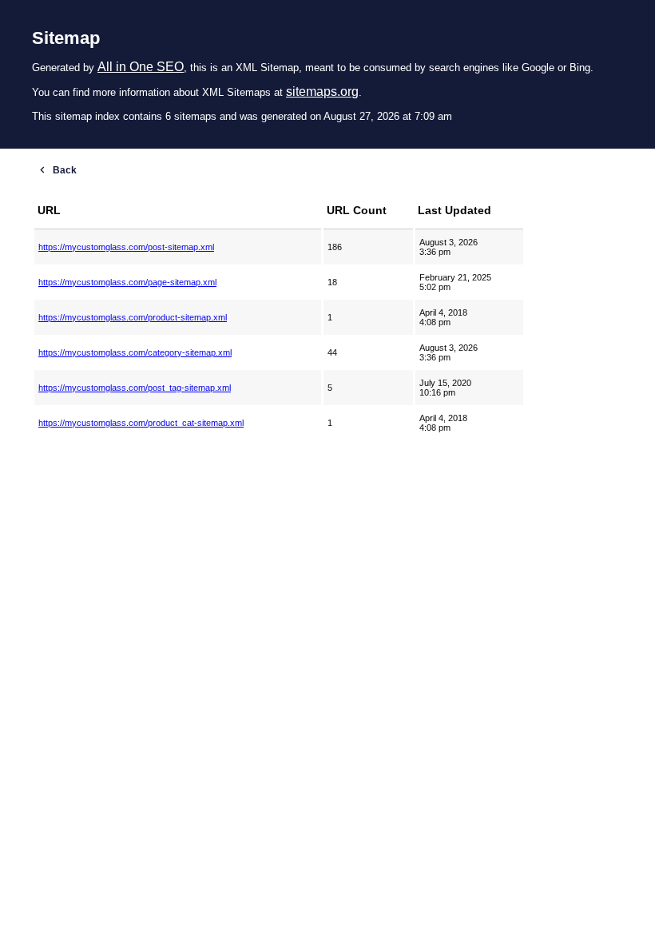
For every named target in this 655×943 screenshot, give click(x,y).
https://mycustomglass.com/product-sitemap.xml (132, 317)
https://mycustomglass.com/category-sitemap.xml (135, 352)
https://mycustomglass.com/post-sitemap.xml (126, 247)
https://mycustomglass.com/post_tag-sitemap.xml (134, 387)
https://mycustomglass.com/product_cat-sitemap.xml (141, 423)
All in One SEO (140, 67)
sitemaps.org (322, 91)
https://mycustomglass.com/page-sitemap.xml (127, 282)
